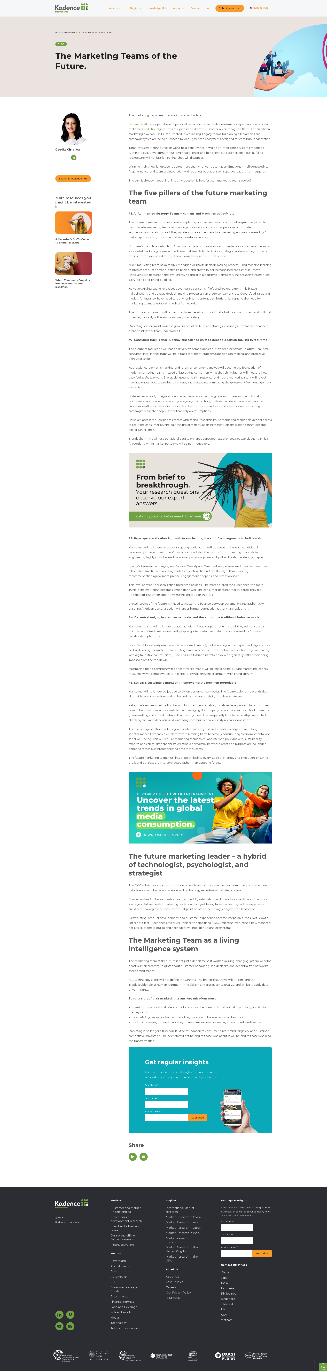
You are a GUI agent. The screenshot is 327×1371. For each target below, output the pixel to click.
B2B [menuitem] (113, 1282)
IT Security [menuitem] (173, 1297)
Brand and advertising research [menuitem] (126, 1228)
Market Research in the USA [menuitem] (182, 1258)
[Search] (208, 8)
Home (58, 32)
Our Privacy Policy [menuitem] (178, 1292)
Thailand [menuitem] (227, 1304)
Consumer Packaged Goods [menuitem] (125, 1289)
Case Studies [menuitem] (174, 1282)
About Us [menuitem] (172, 1276)
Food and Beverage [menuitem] (124, 1307)
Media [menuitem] (115, 1317)
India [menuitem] (224, 1283)
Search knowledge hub (73, 178)
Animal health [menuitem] (120, 1266)
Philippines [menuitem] (228, 1293)
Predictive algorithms (156, 129)
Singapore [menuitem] (228, 1299)
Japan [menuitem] (225, 1277)
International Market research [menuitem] (180, 1210)
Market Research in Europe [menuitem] (179, 1240)
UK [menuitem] (223, 1309)
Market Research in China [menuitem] (183, 1217)
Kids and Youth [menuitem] (121, 1312)
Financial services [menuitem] (122, 1301)
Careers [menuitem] (171, 1287)
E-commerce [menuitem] (119, 1296)
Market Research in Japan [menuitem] (183, 1227)
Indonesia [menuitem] (227, 1288)
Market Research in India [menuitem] (183, 1233)
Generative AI (138, 124)
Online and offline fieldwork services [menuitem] (123, 1237)
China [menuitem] (225, 1272)
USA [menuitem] (224, 1314)
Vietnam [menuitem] (226, 1320)
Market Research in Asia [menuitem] (182, 1222)
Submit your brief (229, 8)
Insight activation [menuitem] (122, 1244)
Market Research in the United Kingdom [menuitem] (182, 1249)
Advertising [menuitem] (118, 1261)
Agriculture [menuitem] (119, 1271)
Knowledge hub (71, 32)
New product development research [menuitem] (126, 1219)
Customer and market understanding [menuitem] (126, 1210)
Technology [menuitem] (119, 1323)
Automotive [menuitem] (119, 1276)
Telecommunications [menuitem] (125, 1328)
